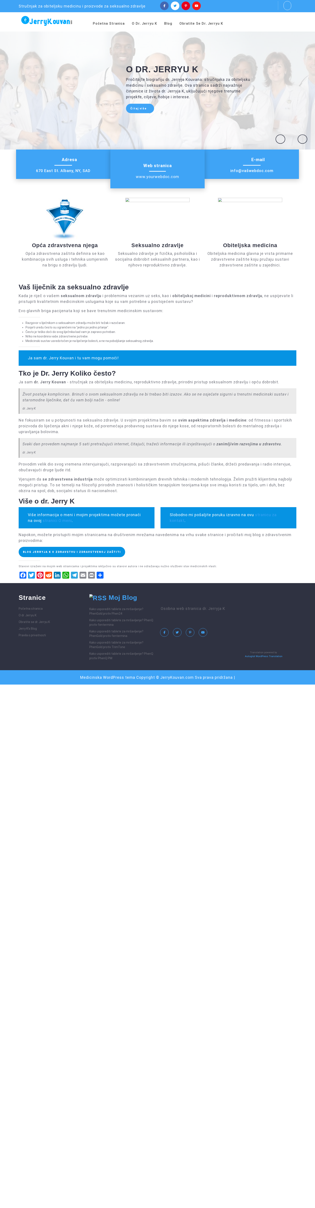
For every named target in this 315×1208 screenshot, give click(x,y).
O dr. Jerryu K (144, 23)
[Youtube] (196, 6)
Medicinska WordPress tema (107, 677)
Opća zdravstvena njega (65, 245)
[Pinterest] (186, 6)
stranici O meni (57, 520)
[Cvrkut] (175, 6)
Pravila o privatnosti (32, 635)
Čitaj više (142, 109)
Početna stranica (109, 23)
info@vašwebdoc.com (251, 170)
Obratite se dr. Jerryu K (201, 23)
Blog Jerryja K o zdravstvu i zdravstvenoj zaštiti (72, 551)
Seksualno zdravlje (157, 245)
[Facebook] (164, 6)
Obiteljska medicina (250, 245)
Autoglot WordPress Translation (263, 656)
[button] (280, 139)
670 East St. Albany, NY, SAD (63, 170)
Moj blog (123, 597)
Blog (168, 23)
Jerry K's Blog (28, 628)
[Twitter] (178, 633)
